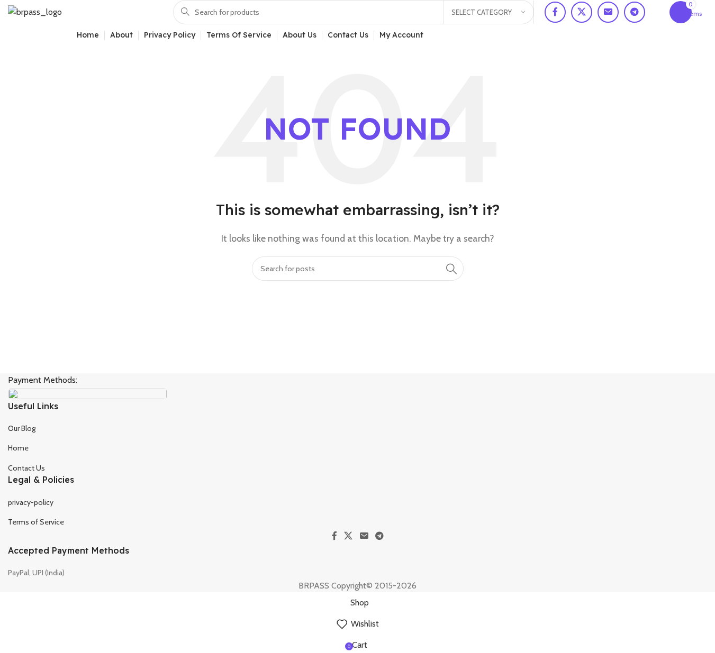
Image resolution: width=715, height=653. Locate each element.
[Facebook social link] (555, 12)
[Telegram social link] (634, 12)
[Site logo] (35, 11)
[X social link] (581, 12)
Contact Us (26, 468)
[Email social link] (608, 12)
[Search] (451, 268)
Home (18, 448)
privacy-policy (30, 502)
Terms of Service (36, 522)
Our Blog (21, 428)
